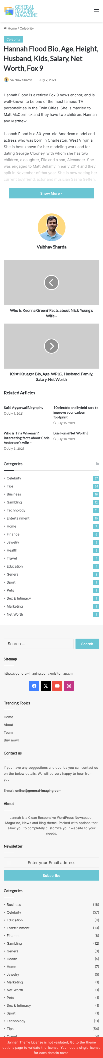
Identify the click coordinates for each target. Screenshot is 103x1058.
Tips (10, 486)
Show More (50, 193)
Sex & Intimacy (19, 598)
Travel (12, 558)
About (8, 725)
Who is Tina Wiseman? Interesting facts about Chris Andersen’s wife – (27, 438)
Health (12, 550)
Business (14, 494)
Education (15, 566)
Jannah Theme (18, 1042)
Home (12, 28)
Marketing (15, 606)
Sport (11, 582)
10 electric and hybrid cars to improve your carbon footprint (76, 412)
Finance (13, 534)
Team (8, 732)
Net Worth (15, 614)
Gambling (14, 502)
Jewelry (13, 542)
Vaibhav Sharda (21, 80)
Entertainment (18, 518)
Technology (16, 510)
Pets (10, 590)
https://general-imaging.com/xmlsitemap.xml (38, 673)
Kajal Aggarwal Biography (23, 407)
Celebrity (27, 28)
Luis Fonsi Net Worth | (71, 433)
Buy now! (11, 740)
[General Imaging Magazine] (21, 11)
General (13, 574)
